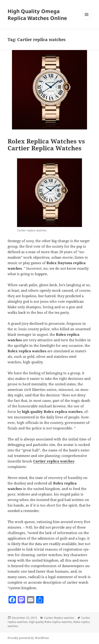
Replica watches (64, 618)
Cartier (48, 618)
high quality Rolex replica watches (50, 622)
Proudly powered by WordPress (28, 638)
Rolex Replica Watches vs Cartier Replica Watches (46, 144)
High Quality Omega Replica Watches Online (37, 14)
